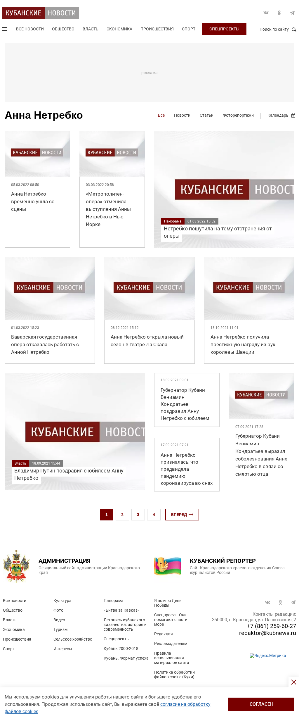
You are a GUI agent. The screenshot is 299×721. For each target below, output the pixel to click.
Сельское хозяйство (72, 639)
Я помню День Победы (168, 603)
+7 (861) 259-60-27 (271, 625)
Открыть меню (5, 30)
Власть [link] (20, 463)
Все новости (30, 29)
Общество (63, 29)
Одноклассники (279, 12)
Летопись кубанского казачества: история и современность (125, 624)
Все (161, 115)
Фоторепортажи (238, 115)
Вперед (179, 514)
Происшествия (157, 29)
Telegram (292, 12)
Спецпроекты (224, 29)
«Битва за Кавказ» (122, 610)
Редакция (163, 634)
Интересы (62, 648)
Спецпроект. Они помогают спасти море (170, 620)
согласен (261, 704)
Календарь (277, 115)
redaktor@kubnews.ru (267, 633)
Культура (62, 600)
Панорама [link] (173, 221)
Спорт (188, 29)
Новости (182, 115)
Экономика (119, 29)
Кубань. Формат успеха (126, 658)
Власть (90, 29)
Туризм (60, 629)
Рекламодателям (170, 643)
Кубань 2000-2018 (121, 648)
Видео (59, 619)
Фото (58, 610)
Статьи (206, 115)
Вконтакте (266, 12)
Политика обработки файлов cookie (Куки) (174, 674)
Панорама (114, 600)
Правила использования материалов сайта (171, 658)
